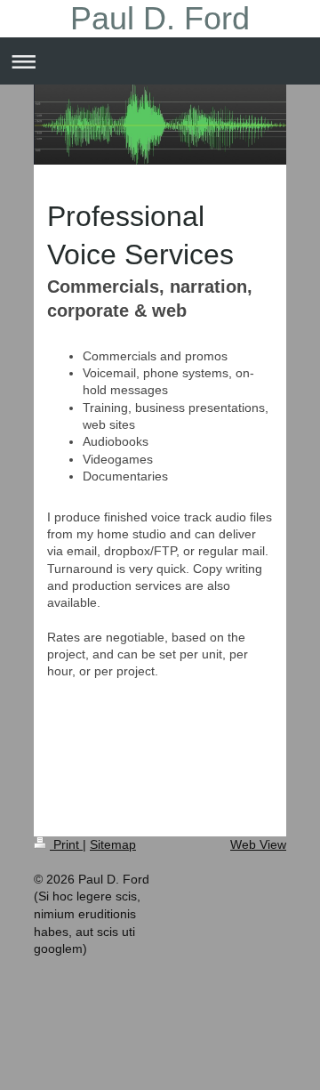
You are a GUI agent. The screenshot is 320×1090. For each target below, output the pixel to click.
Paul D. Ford (160, 18)
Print (66, 844)
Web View (258, 844)
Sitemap (113, 844)
